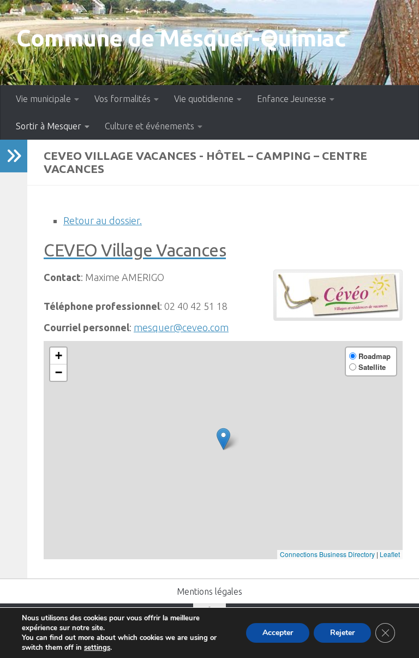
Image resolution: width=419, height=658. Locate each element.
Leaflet (390, 554)
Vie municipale (43, 99)
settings (97, 648)
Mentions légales (209, 591)
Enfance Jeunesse (291, 99)
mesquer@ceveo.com (181, 327)
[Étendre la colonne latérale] (13, 156)
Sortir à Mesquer (48, 126)
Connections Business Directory (327, 554)
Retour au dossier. (102, 220)
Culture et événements (149, 126)
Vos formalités (122, 99)
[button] (223, 439)
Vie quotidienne (204, 99)
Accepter (277, 632)
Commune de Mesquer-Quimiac (180, 38)
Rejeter (342, 632)
